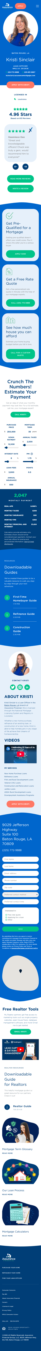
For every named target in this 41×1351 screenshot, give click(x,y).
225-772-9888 (12, 72)
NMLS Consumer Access (10, 1314)
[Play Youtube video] (20, 1049)
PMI (30, 454)
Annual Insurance (11, 479)
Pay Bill (4, 1294)
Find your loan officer (12, 1278)
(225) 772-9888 (12, 850)
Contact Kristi (20, 680)
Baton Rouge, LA (11, 705)
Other (10, 920)
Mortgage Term (30, 426)
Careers (4, 1302)
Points (29, 468)
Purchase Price (11, 426)
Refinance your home (11, 1273)
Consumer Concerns (9, 1290)
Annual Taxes (30, 437)
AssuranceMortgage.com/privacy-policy (24, 948)
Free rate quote (14, 915)
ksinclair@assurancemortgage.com (20, 76)
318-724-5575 (14, 1321)
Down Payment (11, 438)
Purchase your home (11, 1267)
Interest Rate (11, 454)
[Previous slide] (16, 167)
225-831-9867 (28, 72)
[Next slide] (25, 167)
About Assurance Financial (11, 1298)
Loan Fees (11, 468)
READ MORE (7, 1153)
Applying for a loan (16, 917)
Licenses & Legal (7, 1306)
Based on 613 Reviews (21, 118)
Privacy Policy (6, 1310)
